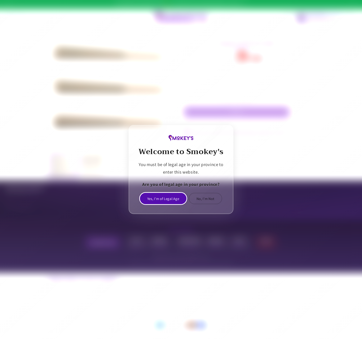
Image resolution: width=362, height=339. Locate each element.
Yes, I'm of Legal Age (163, 198)
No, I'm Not (206, 198)
